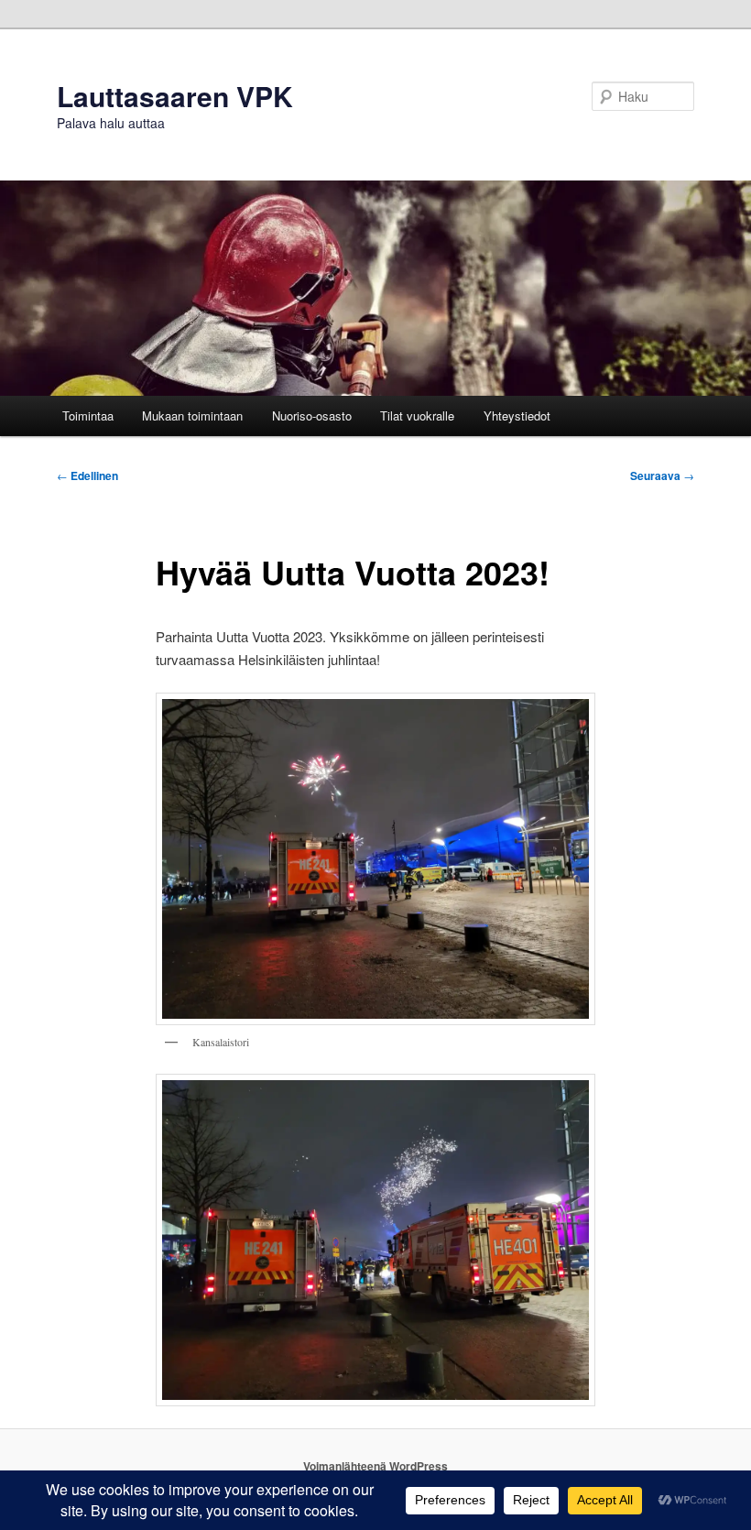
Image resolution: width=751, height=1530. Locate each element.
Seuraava (662, 475)
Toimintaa (88, 415)
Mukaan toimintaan (192, 415)
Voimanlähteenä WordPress (375, 1466)
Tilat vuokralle (417, 415)
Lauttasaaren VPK (175, 95)
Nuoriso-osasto (312, 415)
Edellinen (87, 475)
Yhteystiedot (517, 415)
